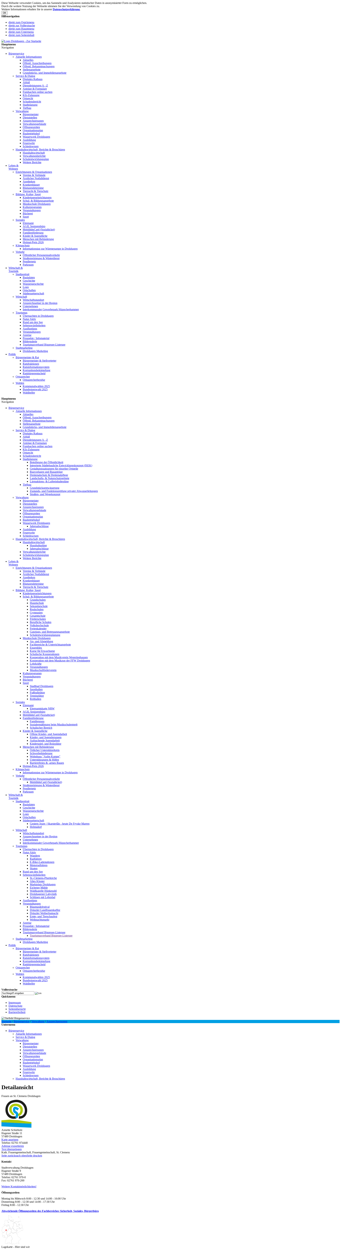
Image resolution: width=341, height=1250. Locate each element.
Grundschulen (38, 599)
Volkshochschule (39, 625)
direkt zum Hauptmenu (21, 28)
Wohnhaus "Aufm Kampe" (45, 756)
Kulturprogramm (32, 207)
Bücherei (28, 213)
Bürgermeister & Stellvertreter (39, 360)
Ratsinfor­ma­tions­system (36, 367)
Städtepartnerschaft (33, 293)
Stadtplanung (30, 104)
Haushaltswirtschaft (34, 152)
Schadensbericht (32, 101)
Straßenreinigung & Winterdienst (41, 258)
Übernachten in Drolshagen (38, 315)
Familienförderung (33, 232)
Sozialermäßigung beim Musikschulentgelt (53, 724)
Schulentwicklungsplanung (45, 634)
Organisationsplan (33, 130)
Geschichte (29, 280)
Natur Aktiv (29, 319)
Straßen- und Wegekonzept (45, 494)
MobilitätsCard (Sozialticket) (39, 229)
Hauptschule (37, 602)
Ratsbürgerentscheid (34, 373)
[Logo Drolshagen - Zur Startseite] (21, 41)
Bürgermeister (31, 114)
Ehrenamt (28, 223)
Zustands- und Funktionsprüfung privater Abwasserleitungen (64, 491)
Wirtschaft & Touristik (16, 269)
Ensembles (36, 647)
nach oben (21, 1155)
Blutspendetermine (33, 187)
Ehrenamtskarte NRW (42, 708)
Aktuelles (28, 59)
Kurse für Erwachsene (42, 650)
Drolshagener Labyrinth (43, 894)
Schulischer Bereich (41, 727)
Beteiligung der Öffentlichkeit (46, 462)
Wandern (35, 855)
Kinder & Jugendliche (35, 235)
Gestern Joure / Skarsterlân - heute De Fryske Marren (60, 823)
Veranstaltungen (32, 331)
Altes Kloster (37, 881)
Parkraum (28, 264)
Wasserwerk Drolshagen (36, 136)
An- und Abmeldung (41, 641)
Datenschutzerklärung (66, 9)
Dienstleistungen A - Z (35, 85)
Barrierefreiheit (17, 1012)
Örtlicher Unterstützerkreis (44, 750)
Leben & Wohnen (13, 167)
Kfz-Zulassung (31, 95)
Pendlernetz (29, 261)
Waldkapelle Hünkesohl (43, 890)
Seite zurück (8, 1155)
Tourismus (21, 312)
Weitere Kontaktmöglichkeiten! (18, 1186)
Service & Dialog (25, 75)
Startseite (6, 1021)
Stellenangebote (31, 69)
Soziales (20, 219)
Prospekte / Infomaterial (36, 338)
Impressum (15, 1002)
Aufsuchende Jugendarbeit (45, 740)
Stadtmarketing (24, 347)
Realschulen (37, 609)
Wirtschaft (21, 296)
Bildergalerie (30, 341)
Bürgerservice (16, 53)
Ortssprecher (23, 376)
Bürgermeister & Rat (27, 357)
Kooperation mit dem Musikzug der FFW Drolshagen (60, 660)
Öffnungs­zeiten (31, 127)
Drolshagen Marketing (35, 351)
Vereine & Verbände (34, 175)
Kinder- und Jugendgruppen (45, 737)
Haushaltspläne (38, 545)
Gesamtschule (37, 615)
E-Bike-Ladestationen (42, 862)
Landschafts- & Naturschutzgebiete (49, 478)
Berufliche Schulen (40, 622)
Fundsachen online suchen (37, 91)
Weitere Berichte (32, 162)
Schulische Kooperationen (44, 654)
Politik (12, 354)
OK (4, 13)
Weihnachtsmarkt (39, 919)
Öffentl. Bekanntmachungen (39, 66)
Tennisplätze (37, 695)
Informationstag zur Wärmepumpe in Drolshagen (50, 248)
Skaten (33, 868)
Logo (26, 287)
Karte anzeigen (9, 1139)
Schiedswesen (31, 146)
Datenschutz (15, 1005)
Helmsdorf (36, 826)
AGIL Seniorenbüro (34, 226)
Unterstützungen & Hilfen (44, 759)
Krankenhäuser (31, 184)
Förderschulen (38, 618)
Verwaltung (22, 111)
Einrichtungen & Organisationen (34, 171)
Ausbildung (29, 139)
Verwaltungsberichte (34, 155)
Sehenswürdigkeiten (34, 325)
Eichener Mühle (39, 887)
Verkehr (20, 251)
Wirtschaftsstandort (33, 299)
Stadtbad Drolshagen (41, 686)
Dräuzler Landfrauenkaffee (45, 910)
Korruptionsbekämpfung (36, 370)
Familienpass (37, 721)
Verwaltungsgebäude (34, 123)
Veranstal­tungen (32, 210)
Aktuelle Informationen (29, 56)
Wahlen (20, 383)
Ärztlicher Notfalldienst (36, 178)
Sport (26, 216)
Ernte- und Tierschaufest (43, 916)
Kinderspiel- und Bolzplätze (45, 743)
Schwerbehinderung (41, 753)
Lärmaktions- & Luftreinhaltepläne (49, 481)
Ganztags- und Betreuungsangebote (50, 631)
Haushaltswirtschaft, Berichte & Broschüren (40, 149)
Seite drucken (34, 1155)
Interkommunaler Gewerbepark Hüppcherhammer (51, 309)
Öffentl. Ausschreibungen (37, 63)
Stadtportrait (22, 274)
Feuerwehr (29, 143)
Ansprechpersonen (33, 120)
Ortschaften (29, 290)
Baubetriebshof (31, 133)
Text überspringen (11, 1149)
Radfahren (36, 858)
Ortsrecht (28, 98)
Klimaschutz (23, 245)
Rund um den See (33, 322)
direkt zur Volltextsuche (22, 25)
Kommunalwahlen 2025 (36, 386)
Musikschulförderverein (43, 670)
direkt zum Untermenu (21, 31)
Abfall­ (26, 82)
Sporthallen (36, 689)
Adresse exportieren (12, 1145)
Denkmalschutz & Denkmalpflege (49, 475)
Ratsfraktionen (31, 363)
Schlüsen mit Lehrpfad (42, 897)
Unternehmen (30, 306)
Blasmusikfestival (40, 906)
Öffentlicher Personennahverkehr (41, 255)
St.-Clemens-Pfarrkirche (43, 878)
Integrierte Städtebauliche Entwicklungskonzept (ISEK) (61, 465)
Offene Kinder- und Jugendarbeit (48, 734)
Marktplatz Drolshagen (43, 884)
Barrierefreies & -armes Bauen (47, 762)
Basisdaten (29, 277)
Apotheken (29, 181)
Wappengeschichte (33, 283)
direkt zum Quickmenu (21, 22)
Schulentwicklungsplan (36, 159)
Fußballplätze (37, 692)
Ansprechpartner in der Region (40, 303)
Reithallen (35, 698)
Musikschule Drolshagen (37, 203)
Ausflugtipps (30, 328)
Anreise (27, 335)
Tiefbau (27, 107)
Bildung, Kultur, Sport (28, 194)
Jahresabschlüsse (39, 526)
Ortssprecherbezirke (34, 379)
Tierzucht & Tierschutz (35, 191)
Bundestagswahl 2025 (35, 389)
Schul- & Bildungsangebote (38, 200)
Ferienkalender (38, 628)
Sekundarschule (39, 606)
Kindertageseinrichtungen (37, 197)
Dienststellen (30, 117)
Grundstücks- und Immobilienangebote (44, 72)
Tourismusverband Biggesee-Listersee (44, 344)
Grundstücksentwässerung (44, 487)
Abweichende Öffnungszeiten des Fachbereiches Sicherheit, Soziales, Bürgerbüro (50, 1211)
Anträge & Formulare (35, 88)
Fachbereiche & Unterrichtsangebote (50, 644)
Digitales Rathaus (32, 79)
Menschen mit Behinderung (38, 239)
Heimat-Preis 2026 (33, 242)
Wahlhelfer (29, 392)
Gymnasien (36, 612)
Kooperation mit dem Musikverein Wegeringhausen (59, 657)
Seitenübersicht (17, 1008)
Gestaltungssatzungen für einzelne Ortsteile (54, 468)
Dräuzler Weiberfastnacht (44, 913)
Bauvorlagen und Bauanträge (46, 471)
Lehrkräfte (36, 663)
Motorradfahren (38, 865)
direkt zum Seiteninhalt (21, 35)
